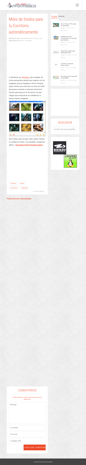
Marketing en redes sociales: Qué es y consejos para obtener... (69, 38)
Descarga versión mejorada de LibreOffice (69, 77)
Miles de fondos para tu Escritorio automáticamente (26, 26)
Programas (14, 188)
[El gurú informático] (23, 5)
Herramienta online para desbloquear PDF (68, 52)
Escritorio (13, 183)
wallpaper (24, 188)
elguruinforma (25, 38)
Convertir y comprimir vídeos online (67, 64)
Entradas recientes (54, 17)
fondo (22, 183)
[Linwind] (70, 161)
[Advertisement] (28, 60)
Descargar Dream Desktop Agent (29, 145)
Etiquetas (61, 16)
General (21, 40)
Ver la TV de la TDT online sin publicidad (68, 24)
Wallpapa (25, 77)
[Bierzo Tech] (59, 147)
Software (28, 40)
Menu (77, 5)
